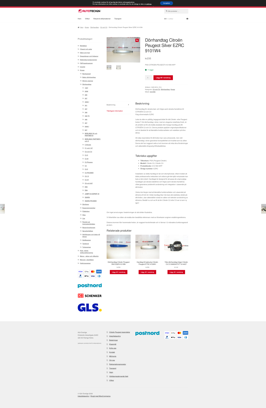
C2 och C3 (103, 27)
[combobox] (176, 11)
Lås (83, 218)
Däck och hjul (85, 53)
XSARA (87, 197)
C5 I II (87, 176)
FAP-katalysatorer (86, 63)
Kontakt (112, 352)
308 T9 (87, 116)
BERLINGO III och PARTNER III (91, 134)
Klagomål (112, 344)
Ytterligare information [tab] (115, 111)
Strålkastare (86, 240)
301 (86, 105)
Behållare (83, 46)
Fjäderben (86, 211)
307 (86, 109)
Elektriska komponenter (88, 60)
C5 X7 (87, 180)
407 (86, 123)
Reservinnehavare (88, 227)
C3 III (86, 159)
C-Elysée (88, 145)
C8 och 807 (89, 183)
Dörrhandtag (94, 27)
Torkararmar (86, 247)
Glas (84, 215)
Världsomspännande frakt (118, 376)
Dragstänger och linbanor (89, 56)
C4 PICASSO (89, 173)
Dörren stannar (87, 81)
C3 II (86, 155)
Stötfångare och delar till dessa (91, 235)
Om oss (112, 360)
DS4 (86, 190)
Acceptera (166, 3)
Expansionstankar (88, 208)
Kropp (87, 27)
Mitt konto (112, 356)
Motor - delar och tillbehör (89, 256)
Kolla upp (112, 348)
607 (86, 130)
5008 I (87, 126)
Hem (79, 18)
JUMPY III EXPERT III (92, 194)
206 (86, 95)
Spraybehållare (87, 231)
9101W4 (152, 92)
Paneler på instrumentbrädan (88, 223)
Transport (117, 18)
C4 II (86, 169)
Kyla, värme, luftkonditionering (86, 252)
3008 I (87, 102)
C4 (86, 166)
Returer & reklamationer (102, 18)
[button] (137, 40)
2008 (86, 91)
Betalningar (113, 340)
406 (86, 119)
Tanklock (85, 244)
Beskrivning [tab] (111, 105)
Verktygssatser (85, 263)
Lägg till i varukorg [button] (118, 272)
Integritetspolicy (115, 336)
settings (148, 4)
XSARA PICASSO (91, 201)
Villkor (87, 18)
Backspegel (86, 74)
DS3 (86, 187)
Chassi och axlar (86, 49)
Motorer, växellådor (87, 260)
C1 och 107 (89, 148)
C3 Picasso (89, 162)
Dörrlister (85, 204)
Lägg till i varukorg (163, 77)
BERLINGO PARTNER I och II (93, 140)
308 (86, 112)
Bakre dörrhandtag (89, 77)
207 (86, 98)
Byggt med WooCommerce (100, 396)
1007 (86, 88)
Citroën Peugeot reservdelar (119, 332)
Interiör (82, 67)
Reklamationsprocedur (117, 364)
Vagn (111, 372)
